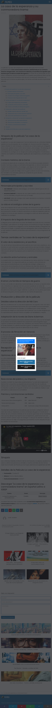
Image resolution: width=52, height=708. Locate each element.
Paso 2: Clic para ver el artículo (26, 367)
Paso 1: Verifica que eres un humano (26, 362)
